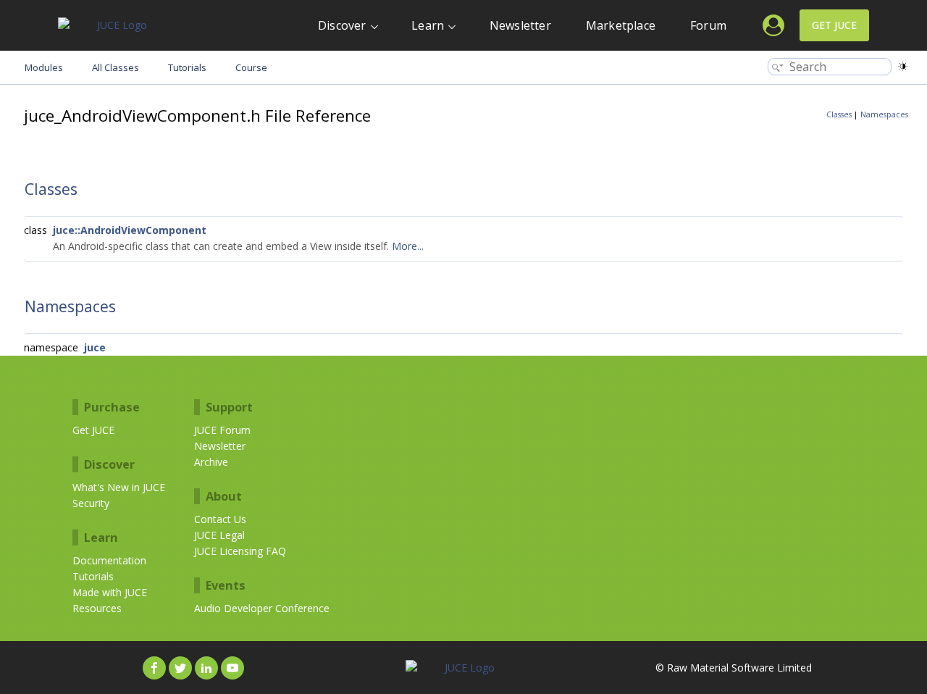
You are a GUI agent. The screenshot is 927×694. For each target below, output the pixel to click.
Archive (211, 462)
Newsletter (520, 25)
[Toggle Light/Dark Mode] (902, 66)
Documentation (109, 560)
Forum (708, 25)
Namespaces (884, 114)
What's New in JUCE (118, 487)
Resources (97, 608)
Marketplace (620, 25)
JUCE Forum (222, 430)
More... (408, 246)
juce (95, 347)
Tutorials (93, 576)
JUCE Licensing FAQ (240, 551)
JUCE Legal (219, 535)
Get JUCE (834, 25)
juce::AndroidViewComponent (129, 230)
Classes (839, 114)
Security (90, 503)
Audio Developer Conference (262, 608)
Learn (427, 25)
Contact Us (220, 519)
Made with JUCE (109, 592)
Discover (342, 25)
